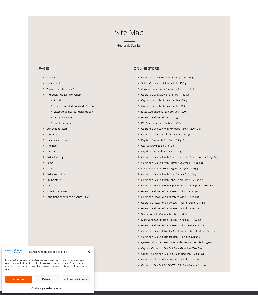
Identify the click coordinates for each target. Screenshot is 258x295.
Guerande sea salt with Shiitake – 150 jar (165, 94)
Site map (51, 145)
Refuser (47, 279)
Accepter (18, 279)
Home (49, 163)
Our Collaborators (56, 128)
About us (59, 100)
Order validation (56, 174)
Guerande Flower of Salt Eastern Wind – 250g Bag (170, 197)
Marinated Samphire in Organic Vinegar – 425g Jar (170, 168)
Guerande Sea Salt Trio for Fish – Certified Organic (170, 236)
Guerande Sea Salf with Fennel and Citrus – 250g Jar (172, 180)
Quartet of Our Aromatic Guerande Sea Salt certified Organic (177, 242)
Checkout (51, 77)
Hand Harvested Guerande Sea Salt (74, 106)
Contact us (52, 134)
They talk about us (57, 140)
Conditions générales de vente (46, 288)
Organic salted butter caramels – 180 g (164, 100)
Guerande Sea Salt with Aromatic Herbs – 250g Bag (171, 128)
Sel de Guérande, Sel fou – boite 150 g (163, 83)
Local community (64, 123)
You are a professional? (60, 89)
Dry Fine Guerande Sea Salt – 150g (161, 151)
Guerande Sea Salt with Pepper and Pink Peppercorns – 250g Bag (179, 157)
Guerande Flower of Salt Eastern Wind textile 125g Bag (173, 225)
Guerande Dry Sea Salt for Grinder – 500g (165, 134)
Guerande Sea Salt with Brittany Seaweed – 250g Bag (172, 163)
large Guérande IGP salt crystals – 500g (164, 111)
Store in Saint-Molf (57, 191)
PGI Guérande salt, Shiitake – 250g (161, 123)
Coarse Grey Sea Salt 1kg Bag (158, 145)
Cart (48, 185)
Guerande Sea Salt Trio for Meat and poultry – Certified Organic (178, 231)
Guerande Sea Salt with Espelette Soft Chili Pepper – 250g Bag (177, 185)
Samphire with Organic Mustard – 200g (164, 214)
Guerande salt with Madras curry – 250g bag (167, 77)
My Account (53, 83)
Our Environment (64, 117)
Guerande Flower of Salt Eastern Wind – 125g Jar (169, 191)
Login (49, 168)
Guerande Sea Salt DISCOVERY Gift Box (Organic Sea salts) (175, 265)
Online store (53, 180)
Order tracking (55, 157)
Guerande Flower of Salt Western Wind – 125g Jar (170, 259)
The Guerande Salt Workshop (63, 94)
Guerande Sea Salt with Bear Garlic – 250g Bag (168, 174)
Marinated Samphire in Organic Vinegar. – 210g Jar (171, 219)
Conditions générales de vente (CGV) (67, 197)
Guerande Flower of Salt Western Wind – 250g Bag (170, 208)
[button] (89, 251)
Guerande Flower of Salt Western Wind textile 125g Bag (173, 202)
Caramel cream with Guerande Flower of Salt (167, 89)
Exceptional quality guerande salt (73, 111)
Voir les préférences (76, 279)
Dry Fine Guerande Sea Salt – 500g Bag (164, 140)
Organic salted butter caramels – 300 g (164, 106)
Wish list (51, 151)
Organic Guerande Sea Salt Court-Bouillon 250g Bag (171, 248)
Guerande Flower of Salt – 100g (159, 117)
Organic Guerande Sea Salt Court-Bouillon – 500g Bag (172, 253)
